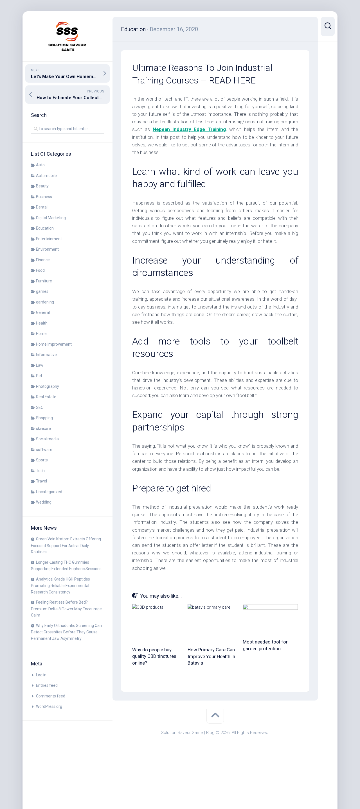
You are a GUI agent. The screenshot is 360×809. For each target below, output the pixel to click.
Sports (42, 460)
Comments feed (50, 696)
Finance (43, 260)
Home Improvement (54, 344)
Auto (40, 165)
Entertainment (49, 239)
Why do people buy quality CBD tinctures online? (154, 656)
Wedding (43, 502)
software (44, 449)
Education (45, 228)
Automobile (46, 175)
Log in (41, 675)
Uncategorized (49, 492)
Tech (40, 470)
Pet (39, 375)
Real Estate (46, 397)
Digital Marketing (51, 218)
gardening (45, 302)
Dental (42, 207)
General (43, 312)
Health (42, 323)
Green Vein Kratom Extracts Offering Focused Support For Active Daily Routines (66, 545)
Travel (41, 481)
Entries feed (47, 685)
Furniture (44, 281)
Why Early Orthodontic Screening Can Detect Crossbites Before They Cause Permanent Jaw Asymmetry (66, 632)
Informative (46, 354)
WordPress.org (49, 706)
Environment (47, 249)
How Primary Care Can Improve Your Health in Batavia (211, 656)
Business (44, 196)
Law (39, 365)
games (42, 291)
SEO (40, 407)
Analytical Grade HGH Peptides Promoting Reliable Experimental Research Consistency (60, 585)
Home (41, 333)
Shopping (44, 418)
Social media (47, 439)
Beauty (42, 186)
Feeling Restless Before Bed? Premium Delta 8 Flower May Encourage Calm (66, 608)
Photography (47, 386)
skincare (43, 428)
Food (40, 270)
